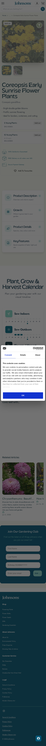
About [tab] (37, 355)
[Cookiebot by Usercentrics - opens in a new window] (33, 348)
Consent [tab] (8, 355)
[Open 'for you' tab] (38, 738)
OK (23, 395)
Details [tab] (23, 355)
